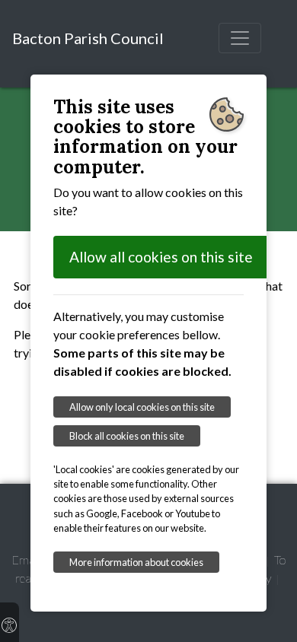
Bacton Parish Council (88, 38)
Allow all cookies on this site (161, 256)
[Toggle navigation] (240, 38)
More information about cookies (136, 562)
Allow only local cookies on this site (142, 407)
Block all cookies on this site (126, 436)
